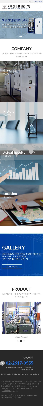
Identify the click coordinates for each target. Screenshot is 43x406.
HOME (30, 2)
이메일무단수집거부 (21, 374)
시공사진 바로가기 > (12, 266)
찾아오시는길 (34, 374)
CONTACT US (38, 2)
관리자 (20, 397)
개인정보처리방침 (7, 374)
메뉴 (38, 7)
